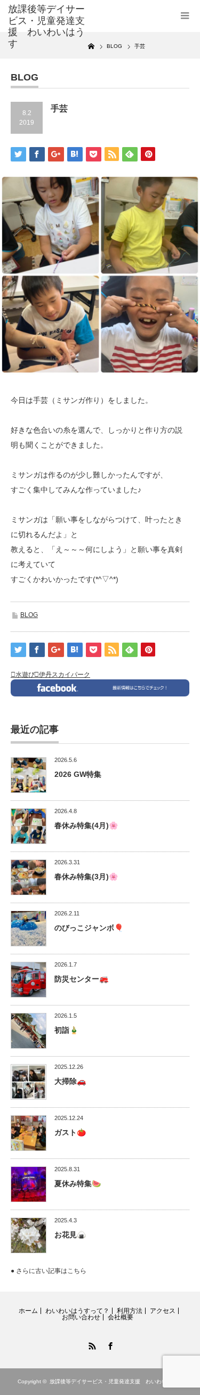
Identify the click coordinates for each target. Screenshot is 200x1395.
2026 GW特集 (77, 774)
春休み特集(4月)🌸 (86, 825)
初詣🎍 (66, 1030)
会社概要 (120, 1317)
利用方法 (129, 1311)
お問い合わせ (81, 1317)
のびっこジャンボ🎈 (88, 927)
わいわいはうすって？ (77, 1311)
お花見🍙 (70, 1234)
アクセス (162, 1311)
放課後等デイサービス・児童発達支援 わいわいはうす (116, 1381)
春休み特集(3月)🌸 (86, 876)
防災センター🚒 (81, 979)
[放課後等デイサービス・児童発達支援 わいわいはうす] (48, 27)
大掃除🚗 (70, 1081)
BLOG (29, 615)
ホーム (28, 1311)
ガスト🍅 (70, 1132)
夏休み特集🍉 (77, 1183)
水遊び (25, 674)
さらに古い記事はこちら (51, 1271)
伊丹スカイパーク (64, 674)
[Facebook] (109, 1344)
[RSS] (91, 1344)
